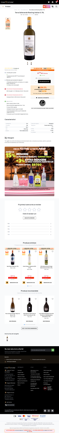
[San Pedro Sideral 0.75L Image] (12, 257)
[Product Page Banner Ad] (29, 171)
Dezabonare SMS (35, 388)
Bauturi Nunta (21, 383)
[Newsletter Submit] (52, 350)
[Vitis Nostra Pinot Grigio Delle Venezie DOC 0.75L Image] (46, 257)
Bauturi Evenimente (22, 380)
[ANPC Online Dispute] (34, 419)
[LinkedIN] (52, 410)
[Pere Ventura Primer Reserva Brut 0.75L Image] (12, 305)
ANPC (32, 390)
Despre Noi (20, 372)
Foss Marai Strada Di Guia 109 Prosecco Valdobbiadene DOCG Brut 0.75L (46, 315)
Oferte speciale (47, 370)
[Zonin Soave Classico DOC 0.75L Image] (29, 257)
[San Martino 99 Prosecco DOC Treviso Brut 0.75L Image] (29, 305)
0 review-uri (16, 68)
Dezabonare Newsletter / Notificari (34, 385)
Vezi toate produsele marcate (42, 93)
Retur (19, 385)
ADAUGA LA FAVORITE (43, 97)
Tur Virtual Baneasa (48, 378)
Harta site (46, 372)
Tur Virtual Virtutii (48, 380)
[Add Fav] (19, 251)
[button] (24, 324)
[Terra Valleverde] (42, 103)
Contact (20, 370)
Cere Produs (47, 374)
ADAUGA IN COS (45, 81)
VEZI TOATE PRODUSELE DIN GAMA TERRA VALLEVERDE (42, 108)
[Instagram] (48, 410)
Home (15, 9)
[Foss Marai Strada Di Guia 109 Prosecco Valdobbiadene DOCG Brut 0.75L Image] (46, 305)
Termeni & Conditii (35, 374)
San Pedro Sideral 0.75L (12, 266)
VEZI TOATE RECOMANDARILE (29, 328)
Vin (18, 9)
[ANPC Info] (25, 419)
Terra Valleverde (24, 9)
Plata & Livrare (21, 376)
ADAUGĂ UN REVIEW (30, 218)
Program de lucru (22, 378)
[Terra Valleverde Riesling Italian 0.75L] (7, 338)
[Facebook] (45, 410)
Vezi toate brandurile (49, 376)
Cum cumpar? (21, 374)
